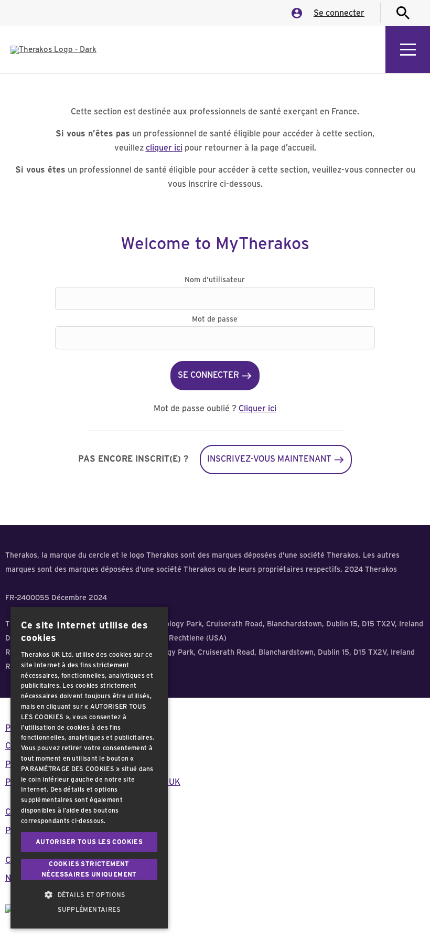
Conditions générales (45, 746)
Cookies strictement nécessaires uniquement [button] (89, 869)
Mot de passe (215, 319)
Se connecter (339, 13)
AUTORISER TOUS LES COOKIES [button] (89, 842)
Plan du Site (28, 830)
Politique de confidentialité (56, 728)
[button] (89, 902)
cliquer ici (164, 148)
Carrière (21, 860)
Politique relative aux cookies (61, 764)
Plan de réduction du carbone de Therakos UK (92, 782)
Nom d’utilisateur (215, 280)
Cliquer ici (257, 408)
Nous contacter (34, 878)
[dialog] (89, 768)
